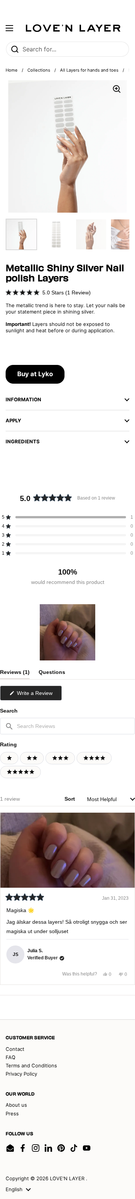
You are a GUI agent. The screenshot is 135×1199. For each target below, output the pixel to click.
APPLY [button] (13, 420)
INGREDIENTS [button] (23, 441)
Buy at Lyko (35, 374)
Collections (38, 70)
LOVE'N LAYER (68, 1178)
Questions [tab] (52, 674)
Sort (70, 799)
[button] (48, 292)
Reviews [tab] (15, 674)
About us (16, 1105)
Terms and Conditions (31, 1065)
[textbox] (67, 726)
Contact (15, 1049)
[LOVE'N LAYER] (73, 28)
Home (12, 70)
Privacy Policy (21, 1074)
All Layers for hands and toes (89, 70)
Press (12, 1113)
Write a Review (38, 695)
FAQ (10, 1057)
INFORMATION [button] (23, 399)
